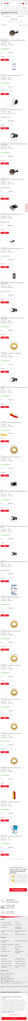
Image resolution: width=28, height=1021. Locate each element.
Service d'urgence (10, 899)
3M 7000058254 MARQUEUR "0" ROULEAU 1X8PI (11, 631)
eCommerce (4, 959)
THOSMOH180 (4, 247)
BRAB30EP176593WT (5, 108)
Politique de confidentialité (18, 927)
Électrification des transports (19, 952)
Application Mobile (20, 959)
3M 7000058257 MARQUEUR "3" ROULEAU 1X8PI (11, 802)
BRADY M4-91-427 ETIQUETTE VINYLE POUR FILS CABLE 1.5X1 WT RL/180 (14, 562)
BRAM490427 (4, 316)
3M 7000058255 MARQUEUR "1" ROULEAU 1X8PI (11, 457)
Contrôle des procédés (21, 940)
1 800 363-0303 (15, 981)
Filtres (7, 16)
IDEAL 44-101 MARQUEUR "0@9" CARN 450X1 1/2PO (11, 836)
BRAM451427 (4, 525)
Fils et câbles (18, 946)
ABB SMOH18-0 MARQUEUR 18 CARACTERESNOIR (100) (12, 248)
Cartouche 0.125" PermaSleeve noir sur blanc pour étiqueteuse (12, 180)
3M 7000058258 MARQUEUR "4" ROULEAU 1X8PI (11, 767)
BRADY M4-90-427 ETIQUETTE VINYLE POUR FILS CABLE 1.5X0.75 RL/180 (12, 318)
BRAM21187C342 (4, 39)
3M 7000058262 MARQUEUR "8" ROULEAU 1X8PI (11, 733)
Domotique (4, 949)
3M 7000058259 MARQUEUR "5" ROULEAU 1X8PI (11, 353)
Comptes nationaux (20, 961)
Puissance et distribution (7, 944)
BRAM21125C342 (4, 178)
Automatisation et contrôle (5, 941)
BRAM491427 (4, 560)
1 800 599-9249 (11, 978)
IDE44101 (2, 835)
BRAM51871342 (4, 142)
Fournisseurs (18, 924)
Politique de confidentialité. (7, 1011)
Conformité (4, 927)
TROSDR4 (3, 766)
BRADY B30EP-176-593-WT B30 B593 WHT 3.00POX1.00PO (13, 109)
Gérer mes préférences (14, 1014)
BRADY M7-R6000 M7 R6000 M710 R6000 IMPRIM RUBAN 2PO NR (14, 492)
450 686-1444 (8, 980)
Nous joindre (4, 934)
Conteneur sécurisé (6, 963)
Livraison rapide (10, 911)
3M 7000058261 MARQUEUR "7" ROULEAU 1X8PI (11, 699)
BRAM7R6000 (4, 490)
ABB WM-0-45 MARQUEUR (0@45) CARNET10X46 (11, 75)
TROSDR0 (3, 630)
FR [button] (25, 0)
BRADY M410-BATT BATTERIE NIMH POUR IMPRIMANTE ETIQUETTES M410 (12, 283)
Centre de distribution (7, 924)
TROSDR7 (3, 698)
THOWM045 (3, 74)
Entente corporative (20, 963)
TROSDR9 (3, 664)
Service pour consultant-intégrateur (7, 966)
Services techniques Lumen (20, 966)
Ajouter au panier (4, 60)
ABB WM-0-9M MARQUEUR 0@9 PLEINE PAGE (10, 596)
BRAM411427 (3, 386)
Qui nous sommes (5, 922)
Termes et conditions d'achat (20, 931)
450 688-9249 (6, 977)
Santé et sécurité (5, 951)
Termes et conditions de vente (7, 931)
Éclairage (3, 946)
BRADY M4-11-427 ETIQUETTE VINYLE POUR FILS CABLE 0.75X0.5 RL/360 (14, 388)
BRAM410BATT (4, 281)
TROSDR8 (3, 732)
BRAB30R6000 (4, 213)
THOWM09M (3, 595)
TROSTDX (3, 421)
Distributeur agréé (10, 905)
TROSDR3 (3, 800)
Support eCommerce (20, 934)
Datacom (17, 944)
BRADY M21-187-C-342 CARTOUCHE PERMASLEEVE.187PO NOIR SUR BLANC (13, 41)
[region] (14, 1007)
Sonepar (17, 922)
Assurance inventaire (6, 961)
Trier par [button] (20, 16)
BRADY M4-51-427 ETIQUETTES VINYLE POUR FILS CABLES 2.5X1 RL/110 (14, 527)
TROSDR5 (3, 352)
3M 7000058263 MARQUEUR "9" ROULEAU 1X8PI (11, 665)
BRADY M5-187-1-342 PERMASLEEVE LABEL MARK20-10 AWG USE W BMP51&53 (13, 144)
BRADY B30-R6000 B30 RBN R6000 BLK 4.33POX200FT (12, 214)
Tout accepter (14, 1018)
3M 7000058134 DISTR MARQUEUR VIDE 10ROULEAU (12, 422)
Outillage (17, 949)
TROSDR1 (3, 455)
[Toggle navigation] (2, 3)
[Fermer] (26, 994)
